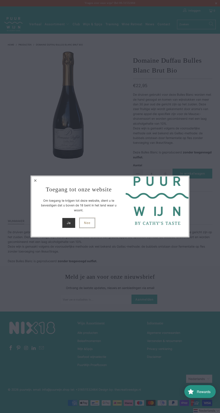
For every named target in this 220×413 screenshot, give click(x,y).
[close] (35, 180)
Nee (87, 223)
